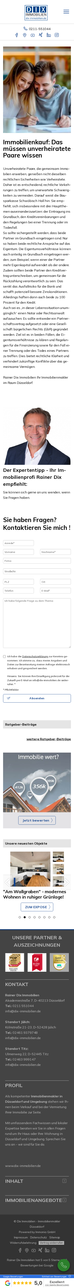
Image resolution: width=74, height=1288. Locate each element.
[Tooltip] (69, 1276)
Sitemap (54, 1237)
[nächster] (66, 882)
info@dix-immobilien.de (23, 1011)
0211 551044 (23, 1006)
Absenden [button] (36, 698)
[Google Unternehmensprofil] (25, 35)
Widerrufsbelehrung (23, 1243)
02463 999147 (24, 1059)
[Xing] (41, 35)
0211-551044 (40, 29)
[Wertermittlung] (37, 782)
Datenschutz (38, 1237)
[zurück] (7, 882)
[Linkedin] (49, 35)
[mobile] (66, 11)
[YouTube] (33, 35)
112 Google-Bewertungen (57, 1284)
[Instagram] (57, 35)
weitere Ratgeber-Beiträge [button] (49, 739)
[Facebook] (17, 35)
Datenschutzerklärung (35, 656)
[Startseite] (37, 12)
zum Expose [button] (36, 907)
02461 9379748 (25, 1032)
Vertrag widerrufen (51, 1242)
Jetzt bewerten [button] (36, 820)
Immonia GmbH (45, 1232)
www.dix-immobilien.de (23, 1166)
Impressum (21, 1237)
